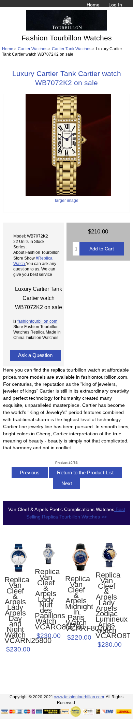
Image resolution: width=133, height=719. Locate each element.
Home (93, 4)
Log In (115, 4)
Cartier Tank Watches (71, 48)
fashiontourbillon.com (37, 321)
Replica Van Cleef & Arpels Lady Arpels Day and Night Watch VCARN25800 (15, 610)
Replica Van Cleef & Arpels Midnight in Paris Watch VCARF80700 (76, 603)
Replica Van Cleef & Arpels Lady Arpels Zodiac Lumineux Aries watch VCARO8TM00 (106, 605)
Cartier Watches (32, 48)
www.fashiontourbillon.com (79, 697)
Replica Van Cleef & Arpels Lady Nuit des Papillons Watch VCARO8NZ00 (46, 599)
